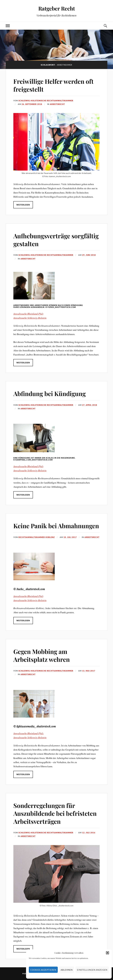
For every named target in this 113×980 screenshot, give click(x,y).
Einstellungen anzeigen (92, 970)
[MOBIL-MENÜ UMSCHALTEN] (8, 26)
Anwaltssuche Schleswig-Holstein (29, 317)
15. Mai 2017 (88, 671)
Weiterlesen (23, 205)
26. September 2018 (32, 104)
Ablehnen (67, 970)
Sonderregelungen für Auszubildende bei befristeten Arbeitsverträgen (55, 813)
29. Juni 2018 (89, 255)
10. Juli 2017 (70, 537)
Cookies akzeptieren (43, 970)
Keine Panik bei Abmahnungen (56, 526)
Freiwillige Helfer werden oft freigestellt (53, 85)
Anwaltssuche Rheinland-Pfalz (28, 313)
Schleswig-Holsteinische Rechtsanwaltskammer (45, 100)
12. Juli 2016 (88, 833)
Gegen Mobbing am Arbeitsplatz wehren (41, 655)
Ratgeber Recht (56, 8)
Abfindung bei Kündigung (49, 393)
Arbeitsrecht (57, 104)
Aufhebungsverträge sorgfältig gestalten (56, 240)
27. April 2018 (89, 405)
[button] (107, 952)
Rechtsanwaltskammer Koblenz (36, 537)
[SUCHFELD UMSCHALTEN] (105, 26)
